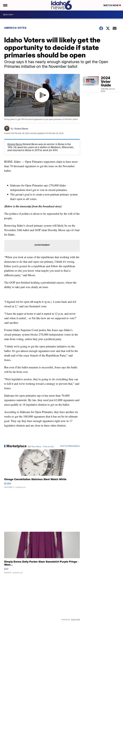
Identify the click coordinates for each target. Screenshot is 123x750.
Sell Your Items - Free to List (41, 447)
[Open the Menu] (5, 5)
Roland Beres (21, 128)
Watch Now (111, 5)
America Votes (15, 27)
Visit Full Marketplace (70, 446)
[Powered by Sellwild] (75, 620)
